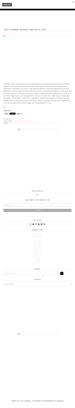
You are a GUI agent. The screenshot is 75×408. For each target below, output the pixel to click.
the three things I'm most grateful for (43, 123)
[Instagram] (39, 224)
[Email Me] (44, 224)
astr (10, 123)
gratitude (16, 123)
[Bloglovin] (41, 224)
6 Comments (22, 119)
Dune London (37, 248)
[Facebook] (30, 224)
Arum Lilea (37, 17)
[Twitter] (33, 224)
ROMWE (37, 260)
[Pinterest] (36, 224)
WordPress (49, 401)
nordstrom (25, 123)
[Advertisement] (37, 307)
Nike (37, 262)
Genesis (60, 401)
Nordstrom (37, 241)
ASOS (37, 238)
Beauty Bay (37, 250)
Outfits (29, 121)
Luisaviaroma (37, 236)
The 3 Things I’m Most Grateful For (25, 30)
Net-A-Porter (37, 234)
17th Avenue (25, 401)
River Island (37, 243)
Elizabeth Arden (37, 253)
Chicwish (37, 257)
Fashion (15, 121)
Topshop (37, 246)
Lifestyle (22, 121)
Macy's (37, 255)
